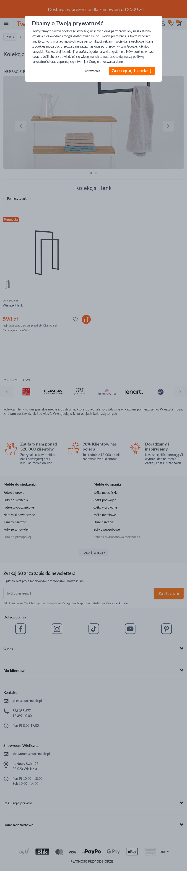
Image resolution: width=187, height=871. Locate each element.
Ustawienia (92, 71)
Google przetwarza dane (106, 62)
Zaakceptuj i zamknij (132, 71)
